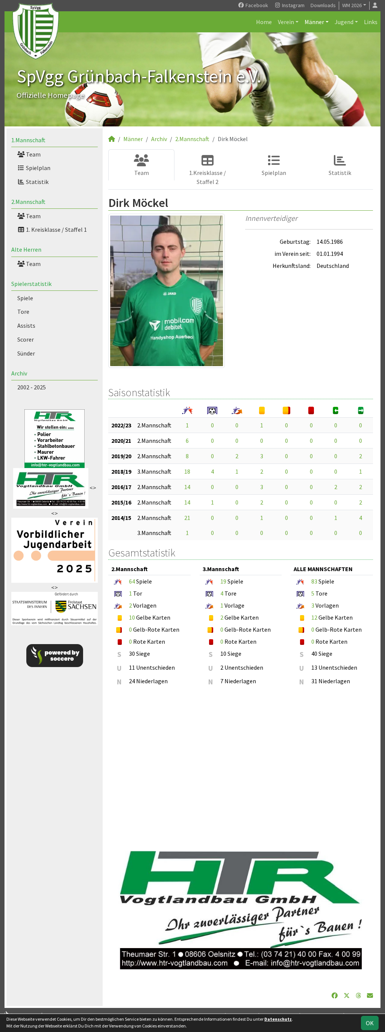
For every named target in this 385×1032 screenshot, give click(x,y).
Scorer (25, 339)
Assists (26, 325)
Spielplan (37, 168)
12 (314, 617)
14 (187, 487)
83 (314, 581)
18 (187, 471)
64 (132, 581)
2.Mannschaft (28, 201)
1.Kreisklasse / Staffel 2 (207, 177)
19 (223, 581)
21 (187, 517)
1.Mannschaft (28, 140)
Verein (286, 22)
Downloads (323, 5)
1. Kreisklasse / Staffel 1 (56, 229)
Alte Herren (26, 249)
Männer (314, 22)
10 (132, 617)
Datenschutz (278, 1019)
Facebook (256, 5)
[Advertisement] (240, 765)
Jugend (344, 22)
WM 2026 (352, 5)
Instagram (293, 5)
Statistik (37, 181)
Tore (23, 311)
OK (370, 1023)
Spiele (25, 298)
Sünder (26, 353)
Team (33, 154)
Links (370, 22)
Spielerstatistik (31, 283)
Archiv (19, 373)
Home (264, 22)
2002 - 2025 (31, 387)
